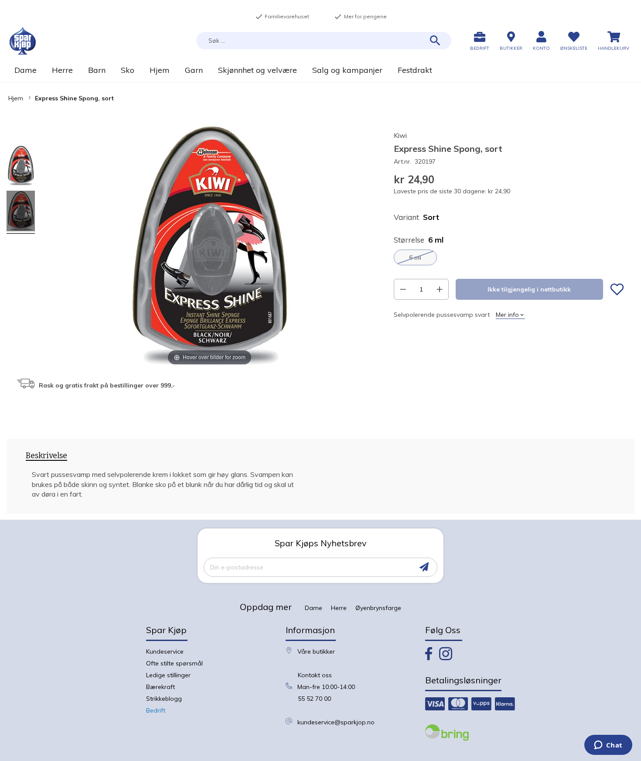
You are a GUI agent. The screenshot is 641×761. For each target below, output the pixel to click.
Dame (313, 608)
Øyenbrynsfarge (378, 608)
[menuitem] (25, 70)
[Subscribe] (424, 567)
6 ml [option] (415, 257)
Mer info (507, 315)
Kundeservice (165, 651)
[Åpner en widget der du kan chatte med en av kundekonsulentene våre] (608, 746)
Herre (339, 608)
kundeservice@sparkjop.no (336, 722)
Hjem (15, 98)
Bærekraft (160, 687)
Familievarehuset (282, 16)
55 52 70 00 (314, 699)
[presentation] (46, 457)
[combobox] (323, 40)
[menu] (320, 70)
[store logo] (23, 41)
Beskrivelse (46, 455)
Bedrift (155, 710)
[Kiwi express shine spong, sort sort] (21, 167)
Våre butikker (316, 651)
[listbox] (509, 257)
